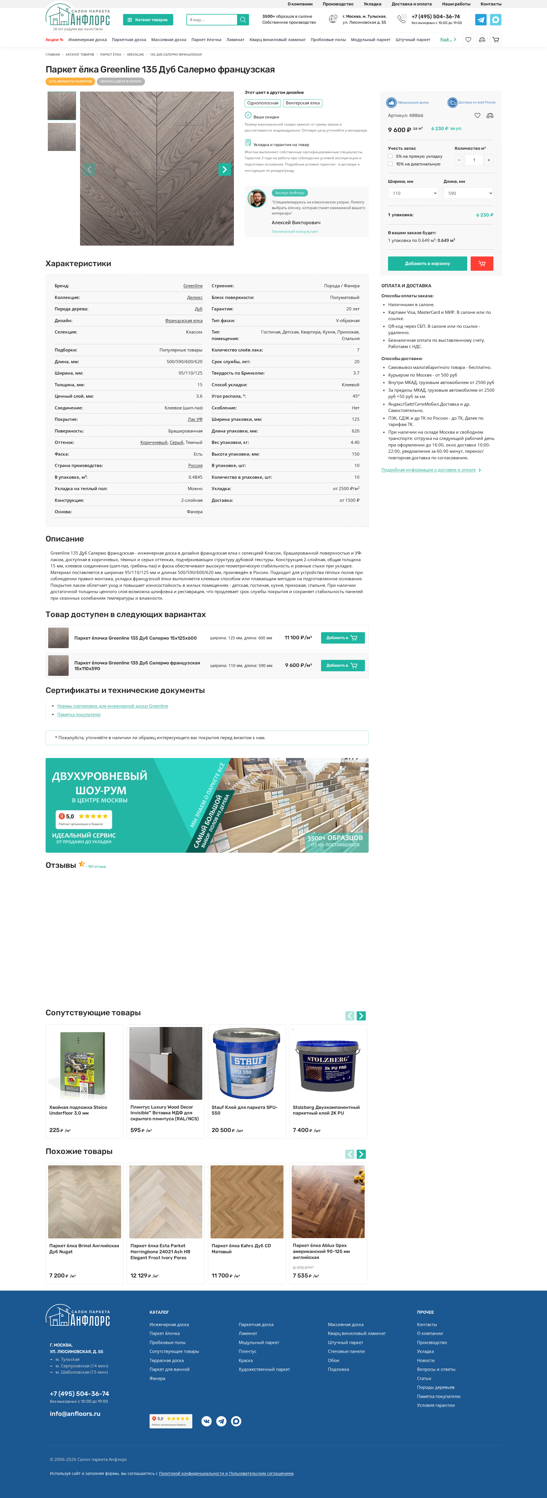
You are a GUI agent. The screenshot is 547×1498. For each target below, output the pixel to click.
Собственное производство (289, 22)
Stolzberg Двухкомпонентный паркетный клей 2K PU (326, 1110)
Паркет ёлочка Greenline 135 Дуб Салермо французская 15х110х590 (137, 666)
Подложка (338, 1369)
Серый (176, 442)
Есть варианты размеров (70, 81)
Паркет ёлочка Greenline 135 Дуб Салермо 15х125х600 (135, 638)
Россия (195, 465)
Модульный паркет (371, 39)
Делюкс (195, 297)
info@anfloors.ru (75, 1414)
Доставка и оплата (412, 4)
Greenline (193, 285)
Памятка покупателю (79, 714)
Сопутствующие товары (174, 1351)
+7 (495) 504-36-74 (436, 16)
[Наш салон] (207, 805)
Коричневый (154, 442)
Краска (246, 1360)
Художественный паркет (264, 1369)
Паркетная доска (129, 39)
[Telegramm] (221, 1421)
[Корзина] (495, 39)
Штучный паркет (413, 39)
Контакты (491, 4)
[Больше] (488, 160)
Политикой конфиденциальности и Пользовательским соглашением (226, 1473)
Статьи (424, 1378)
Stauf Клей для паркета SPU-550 (245, 1110)
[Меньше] (459, 160)
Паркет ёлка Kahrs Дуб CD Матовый (241, 1248)
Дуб (199, 309)
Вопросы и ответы (436, 1369)
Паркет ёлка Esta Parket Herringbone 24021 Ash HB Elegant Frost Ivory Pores (160, 1251)
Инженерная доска (87, 39)
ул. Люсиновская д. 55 (365, 19)
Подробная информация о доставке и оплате (428, 469)
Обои (333, 1360)
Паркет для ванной (170, 1369)
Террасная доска (167, 1360)
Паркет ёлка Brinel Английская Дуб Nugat (84, 1248)
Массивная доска (168, 39)
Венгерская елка (303, 103)
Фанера (157, 1378)
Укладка (372, 4)
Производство (338, 4)
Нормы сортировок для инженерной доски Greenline (112, 706)
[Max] (236, 1421)
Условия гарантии (436, 1405)
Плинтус (247, 1351)
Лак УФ (195, 419)
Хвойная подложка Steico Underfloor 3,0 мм (78, 1110)
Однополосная (262, 103)
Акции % (54, 39)
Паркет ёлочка (206, 39)
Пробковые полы (328, 39)
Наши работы (456, 4)
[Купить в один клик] (482, 263)
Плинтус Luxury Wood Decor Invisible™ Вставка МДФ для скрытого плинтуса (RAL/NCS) (164, 1113)
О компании (300, 4)
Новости (426, 1360)
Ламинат (235, 39)
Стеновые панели (346, 1351)
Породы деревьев (436, 1387)
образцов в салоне (287, 16)
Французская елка (184, 320)
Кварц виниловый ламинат (278, 39)
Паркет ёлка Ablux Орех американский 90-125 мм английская (321, 1251)
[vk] (206, 1421)
